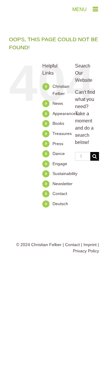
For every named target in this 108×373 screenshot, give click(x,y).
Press (57, 143)
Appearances (65, 113)
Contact (59, 193)
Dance (58, 153)
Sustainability (64, 173)
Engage (59, 163)
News (57, 103)
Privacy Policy (86, 250)
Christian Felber (46, 244)
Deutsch (60, 203)
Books (58, 123)
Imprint (90, 244)
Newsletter (62, 183)
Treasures (62, 133)
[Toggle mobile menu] (96, 9)
